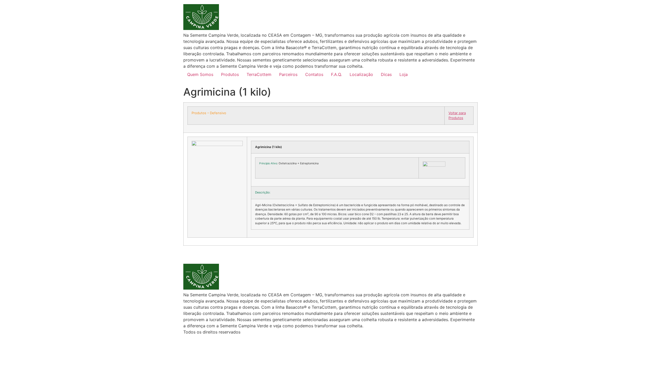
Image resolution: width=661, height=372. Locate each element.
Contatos (314, 74)
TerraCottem (259, 74)
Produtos (230, 74)
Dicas (386, 74)
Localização (361, 74)
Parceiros (288, 74)
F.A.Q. (336, 74)
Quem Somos (200, 74)
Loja (403, 74)
